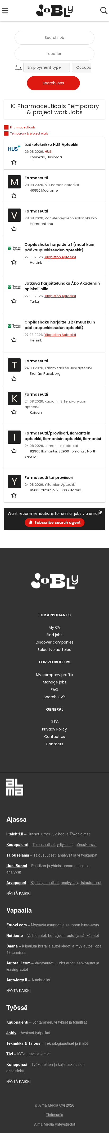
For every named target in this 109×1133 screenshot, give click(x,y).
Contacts (54, 744)
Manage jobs (54, 682)
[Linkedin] (55, 600)
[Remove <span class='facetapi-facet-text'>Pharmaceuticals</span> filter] (6, 127)
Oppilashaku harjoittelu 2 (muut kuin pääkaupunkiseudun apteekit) (60, 325)
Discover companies (55, 642)
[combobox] (54, 38)
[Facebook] (38, 600)
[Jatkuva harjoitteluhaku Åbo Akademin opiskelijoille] (14, 287)
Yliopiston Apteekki (60, 257)
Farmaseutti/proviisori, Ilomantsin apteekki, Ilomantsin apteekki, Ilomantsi (63, 436)
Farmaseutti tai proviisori (49, 477)
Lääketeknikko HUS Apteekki (51, 144)
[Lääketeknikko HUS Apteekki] (14, 148)
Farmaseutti (36, 178)
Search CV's (55, 697)
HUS (48, 151)
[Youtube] (72, 600)
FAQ (54, 689)
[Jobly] (54, 10)
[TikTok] (64, 600)
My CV (54, 627)
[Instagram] (47, 600)
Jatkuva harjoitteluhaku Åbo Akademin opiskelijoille (62, 286)
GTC (55, 721)
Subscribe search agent (57, 523)
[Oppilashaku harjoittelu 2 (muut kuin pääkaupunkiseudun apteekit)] (14, 326)
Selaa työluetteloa (54, 649)
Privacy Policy (54, 729)
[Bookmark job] (14, 162)
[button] (19, 68)
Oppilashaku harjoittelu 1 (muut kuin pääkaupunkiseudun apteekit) (59, 247)
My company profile (54, 674)
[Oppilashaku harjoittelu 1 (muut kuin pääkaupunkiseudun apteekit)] (14, 248)
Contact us (54, 736)
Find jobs (54, 634)
